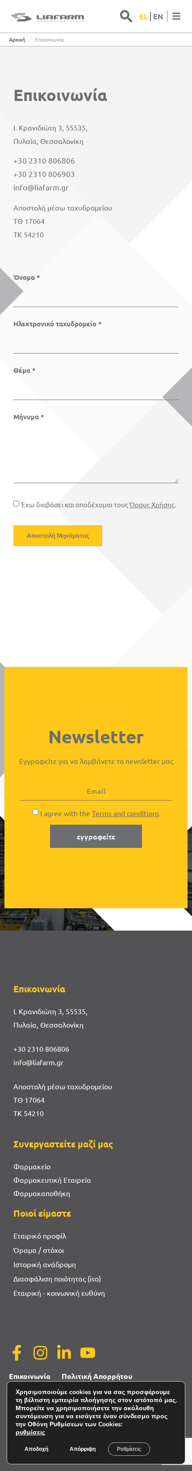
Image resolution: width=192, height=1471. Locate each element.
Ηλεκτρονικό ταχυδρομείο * (57, 323)
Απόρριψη (83, 1449)
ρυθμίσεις (30, 1433)
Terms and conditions (125, 813)
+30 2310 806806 (44, 160)
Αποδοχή (36, 1449)
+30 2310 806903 (44, 173)
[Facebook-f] (17, 1353)
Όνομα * (26, 277)
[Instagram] (40, 1353)
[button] (126, 16)
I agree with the (99, 813)
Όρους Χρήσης (152, 504)
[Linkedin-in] (64, 1353)
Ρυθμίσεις (129, 1449)
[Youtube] (88, 1353)
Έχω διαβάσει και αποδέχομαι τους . (98, 504)
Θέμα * (24, 370)
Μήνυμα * (28, 416)
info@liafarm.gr (41, 187)
